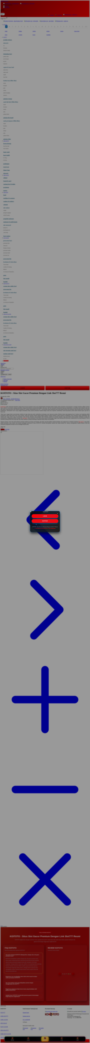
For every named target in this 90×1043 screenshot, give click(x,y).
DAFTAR (45, 521)
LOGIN (45, 516)
